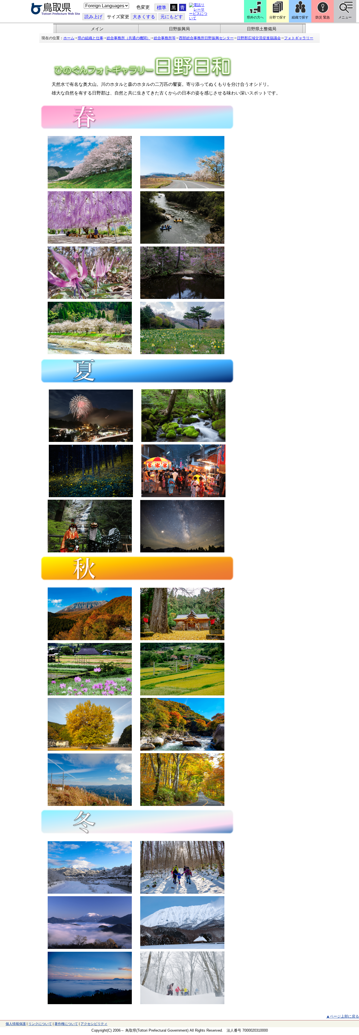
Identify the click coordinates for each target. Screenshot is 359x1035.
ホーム (68, 38)
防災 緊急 (323, 17)
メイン (97, 29)
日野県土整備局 (261, 29)
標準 (161, 7)
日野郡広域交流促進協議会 (259, 38)
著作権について (66, 1023)
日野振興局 (179, 29)
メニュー (345, 17)
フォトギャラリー (298, 38)
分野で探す (277, 17)
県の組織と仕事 (90, 38)
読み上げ (93, 16)
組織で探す (300, 17)
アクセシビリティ (93, 1023)
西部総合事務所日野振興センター (206, 38)
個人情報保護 (16, 1023)
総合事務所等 (165, 38)
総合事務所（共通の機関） (128, 38)
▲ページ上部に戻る (342, 1016)
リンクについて (40, 1023)
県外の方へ (255, 17)
